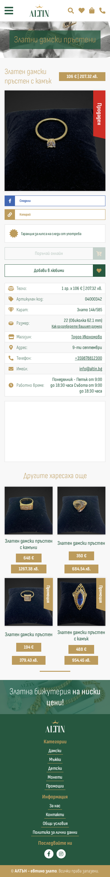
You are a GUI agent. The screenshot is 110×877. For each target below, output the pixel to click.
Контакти (55, 815)
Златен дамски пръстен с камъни (29, 544)
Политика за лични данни (55, 832)
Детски (55, 768)
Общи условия (55, 823)
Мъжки (55, 760)
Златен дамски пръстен (81, 543)
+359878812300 (88, 358)
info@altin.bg (90, 369)
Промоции (55, 786)
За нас (55, 806)
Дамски (55, 751)
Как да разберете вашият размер (77, 326)
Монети (55, 777)
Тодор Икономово (86, 337)
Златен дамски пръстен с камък (81, 635)
